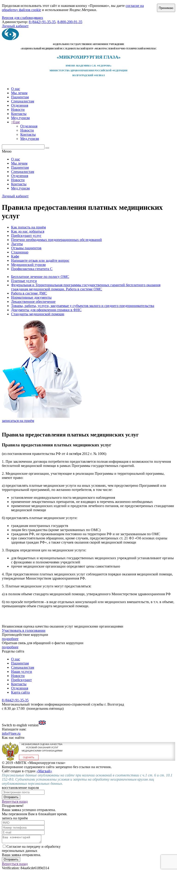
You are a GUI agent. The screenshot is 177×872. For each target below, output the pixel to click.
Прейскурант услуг (26, 236)
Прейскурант (21, 680)
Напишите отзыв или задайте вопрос (40, 260)
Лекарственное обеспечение (33, 302)
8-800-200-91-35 (69, 22)
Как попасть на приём (28, 227)
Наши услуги (21, 672)
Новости (18, 109)
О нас (15, 89)
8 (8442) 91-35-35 (42, 22)
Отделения (19, 105)
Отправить (11, 797)
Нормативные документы (31, 297)
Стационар (19, 252)
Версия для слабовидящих (22, 18)
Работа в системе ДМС (29, 293)
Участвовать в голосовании (23, 630)
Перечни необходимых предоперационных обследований (56, 240)
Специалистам (22, 101)
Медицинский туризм (28, 265)
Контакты (19, 114)
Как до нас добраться (27, 231)
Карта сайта (20, 692)
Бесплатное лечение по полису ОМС (40, 277)
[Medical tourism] (42, 725)
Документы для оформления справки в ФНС (46, 310)
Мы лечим (19, 93)
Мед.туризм (20, 118)
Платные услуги (24, 281)
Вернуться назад (15, 801)
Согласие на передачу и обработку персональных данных (31, 849)
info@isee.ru (11, 733)
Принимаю (166, 8)
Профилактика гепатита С (32, 269)
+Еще (15, 122)
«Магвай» (44, 771)
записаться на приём (18, 421)
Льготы (17, 244)
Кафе (15, 256)
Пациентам (20, 97)
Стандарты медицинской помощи (37, 314)
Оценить (28, 757)
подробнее (10, 639)
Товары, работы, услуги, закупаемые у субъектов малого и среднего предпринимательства (82, 306)
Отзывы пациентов (26, 248)
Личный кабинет (15, 26)
